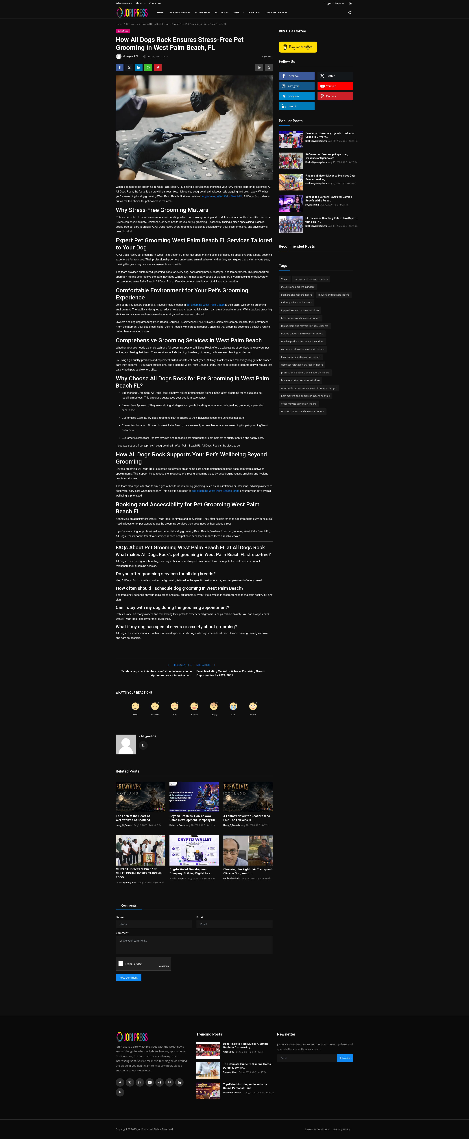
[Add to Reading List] (269, 67)
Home (159, 12)
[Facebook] (120, 1082)
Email (200, 917)
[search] (350, 12)
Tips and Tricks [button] (274, 12)
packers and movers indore (296, 294)
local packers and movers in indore (300, 357)
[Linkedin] (179, 1082)
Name (119, 917)
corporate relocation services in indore (302, 349)
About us (141, 3)
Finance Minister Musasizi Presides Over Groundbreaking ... (330, 177)
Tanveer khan (230, 1072)
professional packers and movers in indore (305, 372)
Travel (284, 279)
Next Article (203, 664)
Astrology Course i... (233, 1092)
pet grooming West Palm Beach (205, 304)
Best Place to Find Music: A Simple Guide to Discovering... (245, 1045)
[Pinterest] (169, 1082)
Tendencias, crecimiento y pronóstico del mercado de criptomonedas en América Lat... (156, 673)
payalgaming (312, 204)
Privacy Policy (341, 1129)
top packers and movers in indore (300, 310)
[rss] (120, 1092)
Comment (122, 933)
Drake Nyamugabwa (126, 882)
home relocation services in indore (300, 380)
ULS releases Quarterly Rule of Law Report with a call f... (331, 220)
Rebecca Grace (177, 825)
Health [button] (253, 12)
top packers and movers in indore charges (304, 325)
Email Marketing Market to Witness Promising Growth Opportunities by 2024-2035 (230, 673)
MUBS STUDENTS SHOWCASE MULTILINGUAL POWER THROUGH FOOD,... (139, 873)
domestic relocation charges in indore (302, 364)
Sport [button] (237, 12)
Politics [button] (220, 12)
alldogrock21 (147, 736)
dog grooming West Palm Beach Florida (215, 490)
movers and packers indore (333, 294)
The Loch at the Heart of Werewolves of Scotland (133, 818)
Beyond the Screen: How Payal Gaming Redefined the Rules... (328, 198)
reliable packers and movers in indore (302, 341)
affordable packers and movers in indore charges (309, 388)
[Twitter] (130, 1082)
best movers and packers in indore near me (305, 396)
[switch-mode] (350, 3)
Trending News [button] (177, 12)
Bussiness (132, 24)
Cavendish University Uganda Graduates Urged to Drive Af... (329, 135)
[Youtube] (149, 1082)
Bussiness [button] (201, 12)
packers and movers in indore (311, 279)
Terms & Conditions (317, 1129)
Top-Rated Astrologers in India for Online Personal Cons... (245, 1086)
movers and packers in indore (298, 287)
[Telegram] (159, 1082)
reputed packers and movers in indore (302, 411)
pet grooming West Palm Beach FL (221, 196)
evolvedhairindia (231, 878)
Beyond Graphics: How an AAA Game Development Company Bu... (193, 818)
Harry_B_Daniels (124, 825)
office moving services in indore (298, 403)
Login (328, 3)
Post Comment (128, 977)
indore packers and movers (296, 302)
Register (339, 3)
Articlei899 (228, 1051)
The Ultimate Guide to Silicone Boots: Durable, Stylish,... (247, 1065)
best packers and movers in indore (300, 318)
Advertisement (124, 3)
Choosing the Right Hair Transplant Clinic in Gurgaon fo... (247, 871)
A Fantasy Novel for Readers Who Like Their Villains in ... (246, 818)
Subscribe (345, 1058)
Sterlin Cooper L (177, 878)
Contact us (155, 3)
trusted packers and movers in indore (302, 333)
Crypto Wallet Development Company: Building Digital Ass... (190, 871)
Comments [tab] (129, 905)
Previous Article (182, 664)
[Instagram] (140, 1082)
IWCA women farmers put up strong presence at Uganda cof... (326, 156)
